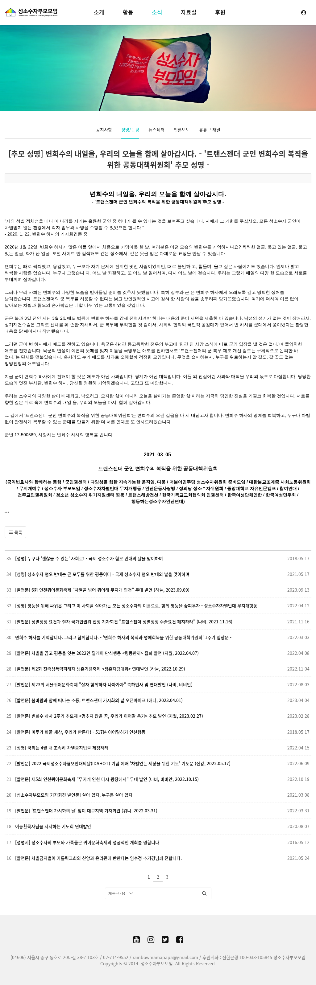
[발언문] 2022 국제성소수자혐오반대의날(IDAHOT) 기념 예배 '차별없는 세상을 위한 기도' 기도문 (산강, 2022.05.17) (123, 763)
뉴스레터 (156, 129)
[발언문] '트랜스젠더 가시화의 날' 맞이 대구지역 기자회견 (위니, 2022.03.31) (86, 810)
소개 (99, 12)
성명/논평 (130, 129)
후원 (220, 12)
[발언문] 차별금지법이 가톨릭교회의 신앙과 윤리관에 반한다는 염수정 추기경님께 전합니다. (98, 858)
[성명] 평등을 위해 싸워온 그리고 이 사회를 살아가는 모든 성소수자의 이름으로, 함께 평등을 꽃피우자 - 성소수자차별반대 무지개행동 (136, 605)
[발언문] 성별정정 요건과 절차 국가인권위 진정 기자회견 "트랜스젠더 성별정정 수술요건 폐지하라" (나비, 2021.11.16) (123, 621)
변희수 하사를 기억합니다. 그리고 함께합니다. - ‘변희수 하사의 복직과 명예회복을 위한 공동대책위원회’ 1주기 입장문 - (123, 637)
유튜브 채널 (209, 129)
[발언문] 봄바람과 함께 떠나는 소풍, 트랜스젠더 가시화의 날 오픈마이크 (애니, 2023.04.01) (99, 700)
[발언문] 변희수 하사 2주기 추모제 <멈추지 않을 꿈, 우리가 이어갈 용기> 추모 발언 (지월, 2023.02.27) (109, 716)
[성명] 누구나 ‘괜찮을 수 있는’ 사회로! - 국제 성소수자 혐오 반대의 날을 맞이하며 (89, 558)
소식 (157, 12)
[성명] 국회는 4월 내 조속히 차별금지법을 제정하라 (61, 748)
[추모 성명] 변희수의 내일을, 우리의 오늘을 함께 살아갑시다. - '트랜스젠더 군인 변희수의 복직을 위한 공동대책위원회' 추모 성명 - (158, 159)
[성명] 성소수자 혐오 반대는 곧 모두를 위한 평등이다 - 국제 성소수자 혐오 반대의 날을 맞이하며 (102, 574)
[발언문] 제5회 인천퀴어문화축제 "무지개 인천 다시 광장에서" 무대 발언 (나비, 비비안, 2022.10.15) (107, 779)
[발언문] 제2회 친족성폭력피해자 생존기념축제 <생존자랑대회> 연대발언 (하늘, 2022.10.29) (100, 669)
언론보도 (182, 129)
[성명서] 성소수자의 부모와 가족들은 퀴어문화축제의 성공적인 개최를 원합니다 (87, 842)
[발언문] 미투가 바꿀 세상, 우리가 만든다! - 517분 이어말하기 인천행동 (80, 732)
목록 (17, 532)
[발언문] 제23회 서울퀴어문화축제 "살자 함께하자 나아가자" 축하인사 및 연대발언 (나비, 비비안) (104, 684)
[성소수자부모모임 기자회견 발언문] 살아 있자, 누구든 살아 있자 (73, 795)
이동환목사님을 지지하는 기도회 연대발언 (53, 826)
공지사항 (104, 129)
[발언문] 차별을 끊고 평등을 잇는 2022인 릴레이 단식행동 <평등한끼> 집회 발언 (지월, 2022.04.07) (107, 653)
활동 (128, 12)
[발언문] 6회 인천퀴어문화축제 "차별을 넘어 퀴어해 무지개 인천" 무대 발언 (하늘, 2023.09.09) (102, 590)
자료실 (189, 12)
